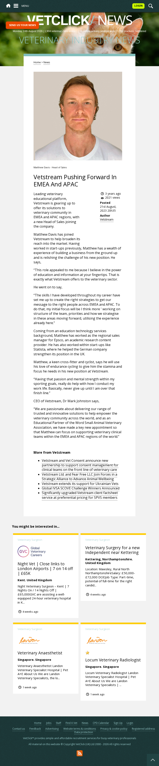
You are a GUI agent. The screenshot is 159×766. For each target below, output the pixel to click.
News (46, 62)
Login (130, 723)
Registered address (143, 728)
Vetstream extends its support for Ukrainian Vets (80, 483)
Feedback (35, 728)
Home (37, 62)
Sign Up (118, 723)
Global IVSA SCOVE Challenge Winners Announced (80, 488)
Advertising (52, 728)
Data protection (83, 732)
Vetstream (106, 219)
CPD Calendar (101, 723)
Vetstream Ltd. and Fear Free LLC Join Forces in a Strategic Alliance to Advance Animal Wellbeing (79, 476)
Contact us (18, 728)
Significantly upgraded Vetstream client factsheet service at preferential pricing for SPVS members (80, 495)
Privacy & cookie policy (113, 728)
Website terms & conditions (79, 728)
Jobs (48, 723)
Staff (58, 723)
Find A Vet (71, 723)
